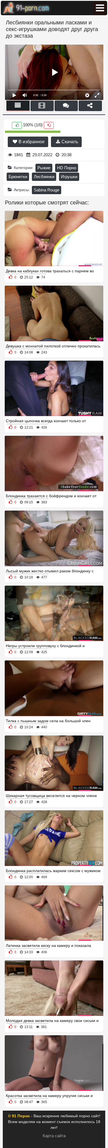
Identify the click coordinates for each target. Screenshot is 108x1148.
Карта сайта (54, 1135)
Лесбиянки (44, 176)
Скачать (69, 141)
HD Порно (66, 167)
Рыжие (43, 167)
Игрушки (69, 176)
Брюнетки (18, 176)
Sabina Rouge (46, 190)
